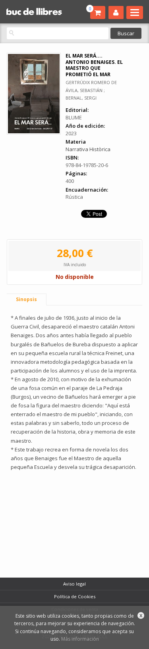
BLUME (74, 117)
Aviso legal (74, 584)
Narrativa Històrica (88, 149)
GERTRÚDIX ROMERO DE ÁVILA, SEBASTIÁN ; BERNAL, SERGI (91, 89)
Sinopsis (26, 299)
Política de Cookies (74, 596)
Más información (80, 639)
